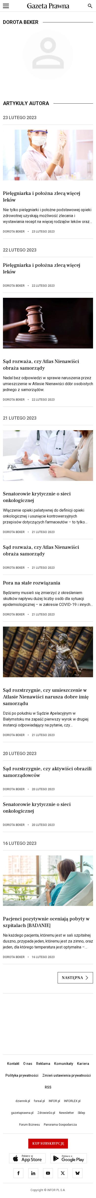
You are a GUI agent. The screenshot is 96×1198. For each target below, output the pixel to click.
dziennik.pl (23, 1101)
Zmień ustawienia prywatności (66, 1075)
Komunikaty (63, 1064)
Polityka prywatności (21, 1075)
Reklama (43, 1064)
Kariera (83, 1064)
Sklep (81, 1113)
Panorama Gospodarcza (60, 1124)
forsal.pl (39, 1101)
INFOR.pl (54, 1101)
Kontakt (13, 1064)
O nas (27, 1064)
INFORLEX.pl (72, 1101)
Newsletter (66, 1113)
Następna (72, 977)
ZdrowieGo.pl (46, 1113)
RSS (48, 1087)
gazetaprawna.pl (22, 1113)
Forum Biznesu (29, 1124)
